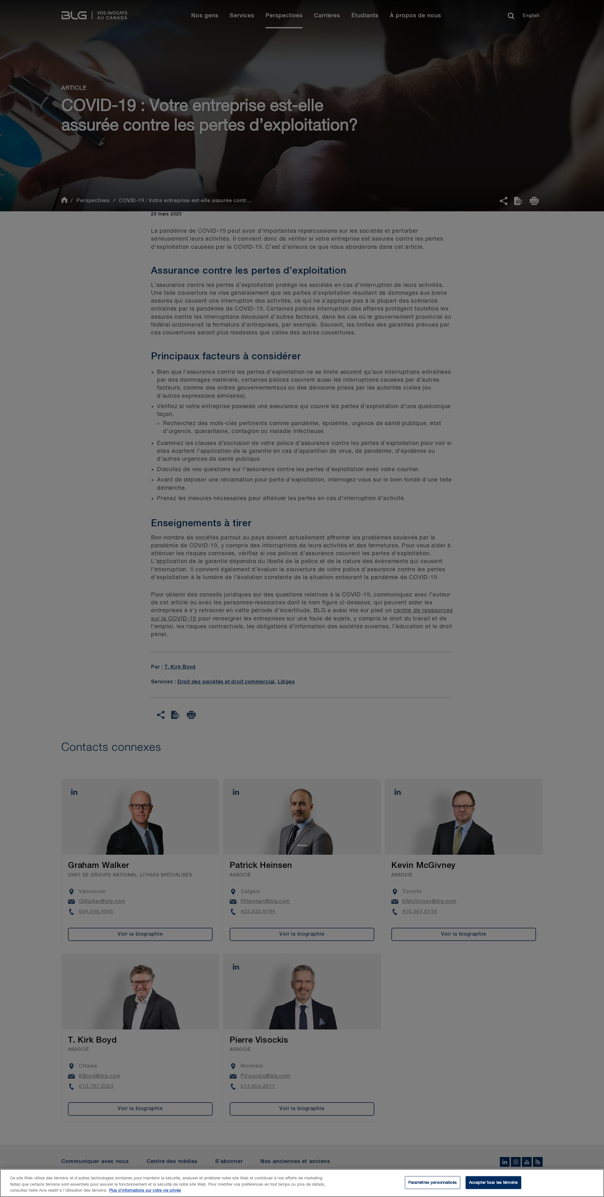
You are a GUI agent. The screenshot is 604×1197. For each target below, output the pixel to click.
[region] (302, 1183)
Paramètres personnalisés (432, 1182)
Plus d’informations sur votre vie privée (145, 1190)
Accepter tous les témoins (493, 1182)
